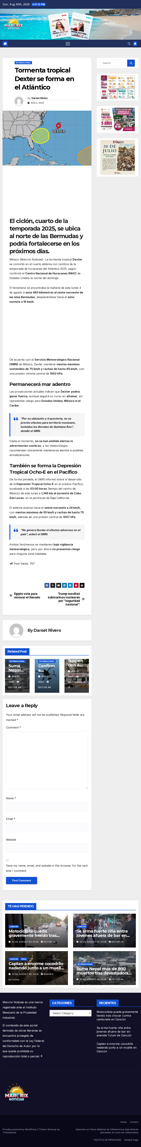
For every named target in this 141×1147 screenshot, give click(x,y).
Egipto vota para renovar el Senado (27, 595)
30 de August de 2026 (25, 942)
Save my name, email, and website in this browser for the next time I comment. (47, 868)
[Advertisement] (47, 193)
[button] (129, 43)
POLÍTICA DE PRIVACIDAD (107, 1139)
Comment (13, 727)
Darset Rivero (39, 98)
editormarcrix (76, 685)
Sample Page (131, 1139)
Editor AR (50, 942)
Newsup (52, 1129)
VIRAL (23, 959)
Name (11, 798)
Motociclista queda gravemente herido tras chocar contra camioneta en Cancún (117, 1015)
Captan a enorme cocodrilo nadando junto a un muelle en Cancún (36, 968)
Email (10, 819)
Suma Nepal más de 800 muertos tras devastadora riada (102, 973)
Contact (134, 1122)
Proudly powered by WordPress (20, 1129)
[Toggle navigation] (68, 43)
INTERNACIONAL (23, 63)
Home (124, 1122)
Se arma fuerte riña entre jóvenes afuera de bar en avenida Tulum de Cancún (103, 935)
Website (11, 839)
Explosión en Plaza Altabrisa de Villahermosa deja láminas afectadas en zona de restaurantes (107, 1131)
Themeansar (9, 1132)
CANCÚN (14, 927)
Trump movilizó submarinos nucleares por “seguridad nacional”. (64, 599)
